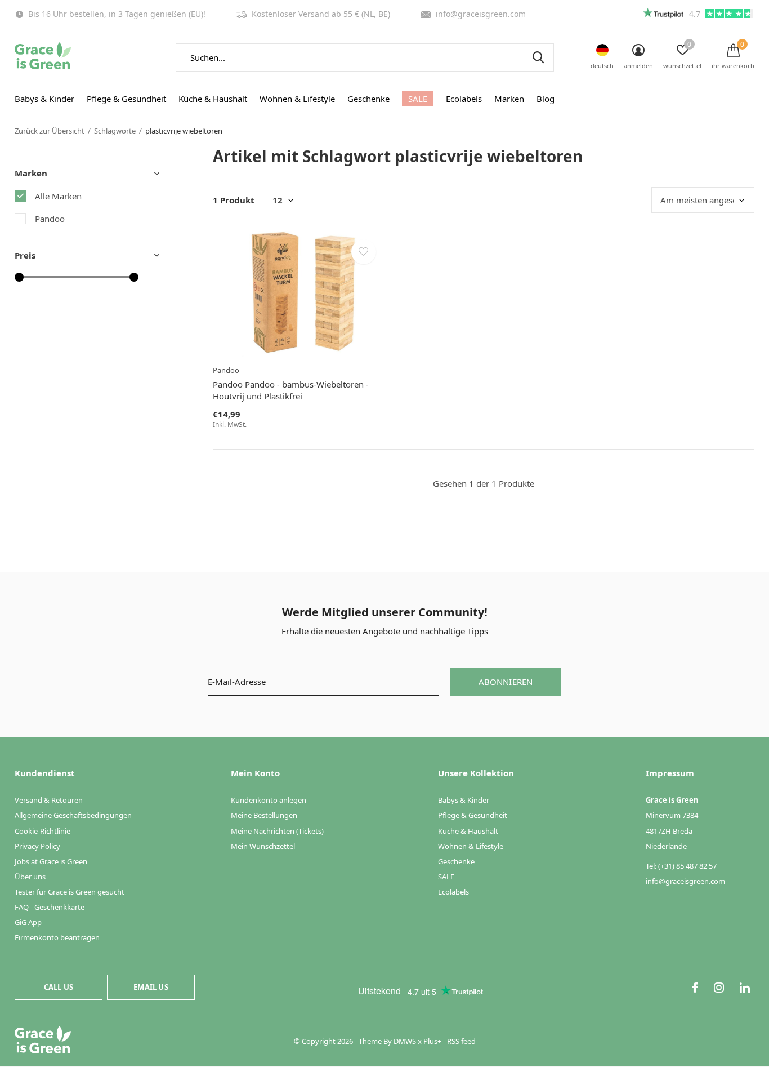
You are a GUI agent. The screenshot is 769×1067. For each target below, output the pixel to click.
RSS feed (461, 1041)
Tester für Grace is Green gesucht (69, 892)
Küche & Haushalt (212, 98)
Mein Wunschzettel (263, 846)
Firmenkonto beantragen (57, 937)
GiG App (28, 922)
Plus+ (432, 1041)
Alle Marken (58, 196)
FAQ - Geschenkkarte (49, 907)
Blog (545, 98)
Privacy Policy (37, 846)
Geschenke (368, 98)
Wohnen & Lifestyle (297, 98)
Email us (150, 987)
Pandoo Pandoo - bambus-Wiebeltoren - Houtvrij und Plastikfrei (291, 390)
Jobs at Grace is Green (51, 861)
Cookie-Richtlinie (42, 831)
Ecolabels (464, 98)
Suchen (538, 57)
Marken (509, 98)
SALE (417, 98)
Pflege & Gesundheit (126, 98)
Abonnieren (506, 681)
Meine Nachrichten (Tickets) (277, 831)
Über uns (30, 877)
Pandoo (50, 218)
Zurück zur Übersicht (49, 131)
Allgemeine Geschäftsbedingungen (73, 815)
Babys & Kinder (44, 98)
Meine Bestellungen (264, 815)
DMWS (405, 1041)
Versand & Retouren (49, 800)
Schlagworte (115, 131)
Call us (58, 987)
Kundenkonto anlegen (268, 800)
